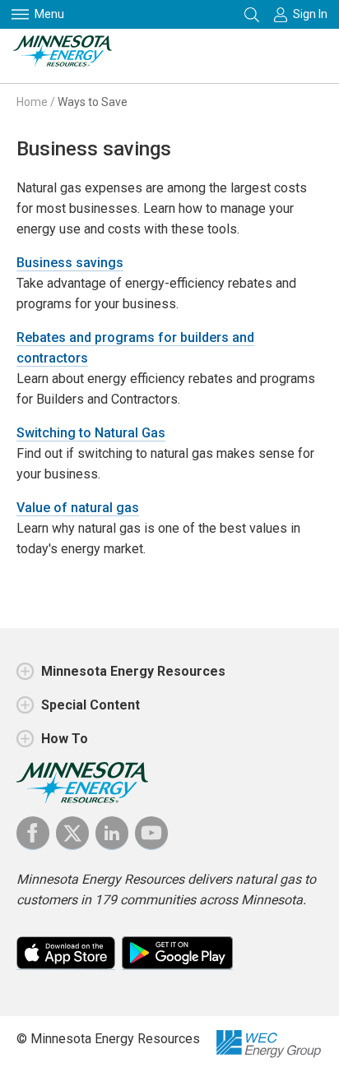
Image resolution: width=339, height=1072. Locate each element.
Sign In (310, 14)
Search (253, 14)
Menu (49, 14)
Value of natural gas (77, 507)
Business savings (69, 262)
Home (32, 102)
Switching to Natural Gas (90, 433)
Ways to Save (93, 102)
